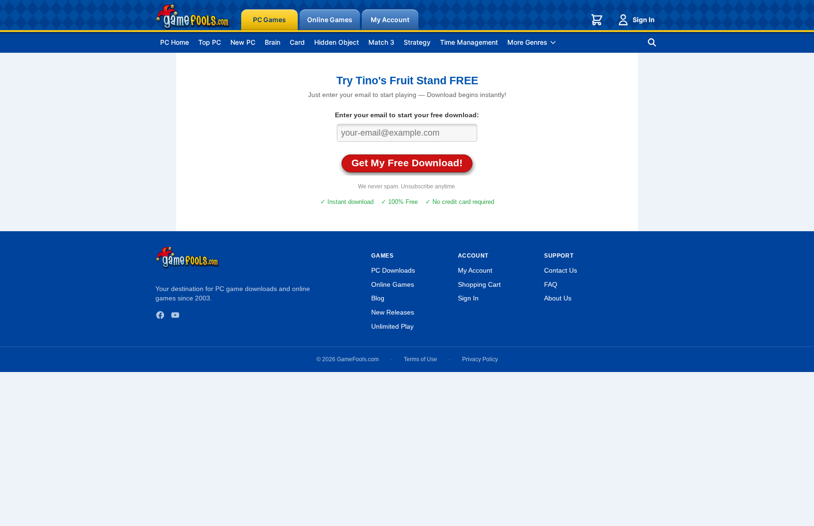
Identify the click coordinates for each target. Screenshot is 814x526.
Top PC (209, 42)
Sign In (644, 20)
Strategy (417, 42)
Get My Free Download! (407, 162)
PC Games (269, 20)
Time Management (469, 42)
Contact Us (560, 270)
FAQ (550, 284)
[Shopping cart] (596, 19)
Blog (377, 298)
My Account (390, 20)
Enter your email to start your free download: (407, 115)
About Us (557, 298)
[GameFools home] (192, 17)
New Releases (392, 312)
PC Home (174, 42)
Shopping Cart (479, 284)
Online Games (329, 20)
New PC (242, 42)
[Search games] (652, 42)
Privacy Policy (480, 359)
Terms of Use (420, 359)
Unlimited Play (392, 326)
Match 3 (381, 42)
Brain (272, 42)
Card (297, 42)
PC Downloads (393, 270)
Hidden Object (336, 42)
